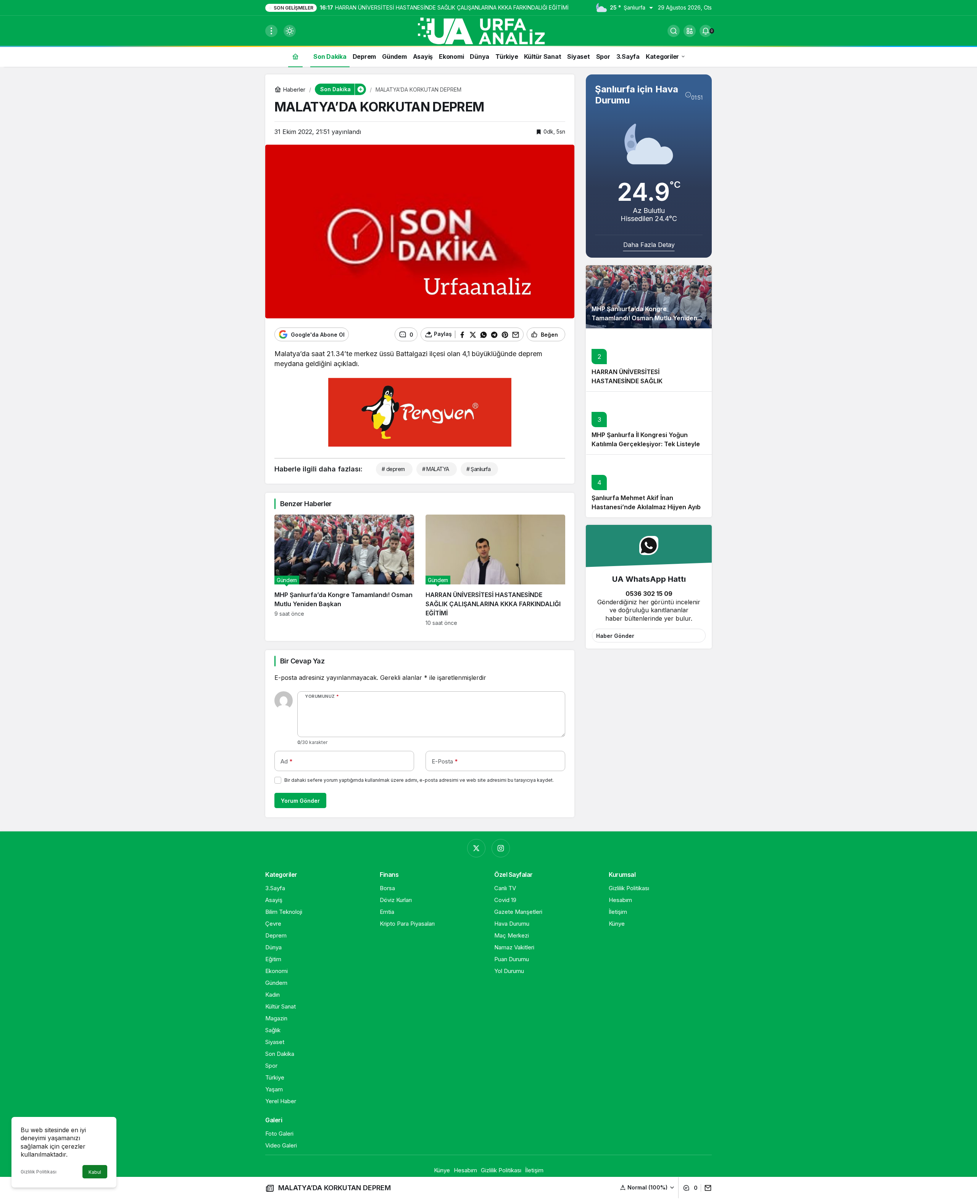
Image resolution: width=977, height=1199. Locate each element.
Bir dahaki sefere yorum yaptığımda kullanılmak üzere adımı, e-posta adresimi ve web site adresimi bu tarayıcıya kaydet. (419, 780)
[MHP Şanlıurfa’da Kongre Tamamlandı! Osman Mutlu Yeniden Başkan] (344, 570)
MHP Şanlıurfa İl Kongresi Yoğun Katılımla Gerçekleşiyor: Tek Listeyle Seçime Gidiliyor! (646, 444)
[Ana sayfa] (295, 56)
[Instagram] (501, 848)
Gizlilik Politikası (38, 1172)
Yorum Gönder (300, 800)
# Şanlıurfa (478, 469)
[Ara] (673, 31)
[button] (690, 31)
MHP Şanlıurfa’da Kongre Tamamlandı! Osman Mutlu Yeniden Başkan (644, 318)
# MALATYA (435, 469)
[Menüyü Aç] (271, 31)
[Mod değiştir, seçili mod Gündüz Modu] (290, 31)
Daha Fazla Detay (649, 245)
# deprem (393, 469)
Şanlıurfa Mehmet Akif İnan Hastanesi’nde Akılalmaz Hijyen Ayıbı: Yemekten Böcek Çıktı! (648, 507)
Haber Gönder (615, 636)
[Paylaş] (706, 1188)
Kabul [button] (95, 1172)
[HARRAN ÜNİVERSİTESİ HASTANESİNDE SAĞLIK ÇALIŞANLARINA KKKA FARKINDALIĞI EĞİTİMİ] (495, 570)
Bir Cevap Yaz (302, 661)
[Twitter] (476, 848)
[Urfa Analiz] (488, 30)
